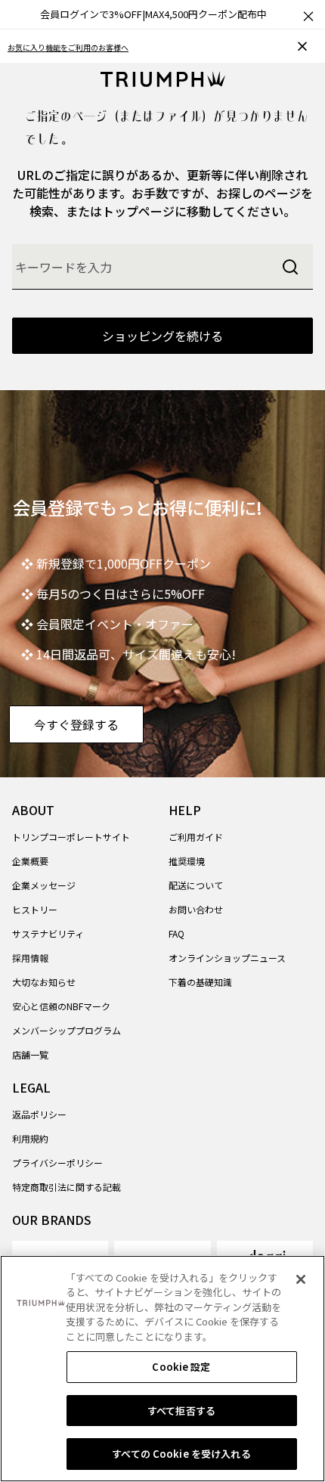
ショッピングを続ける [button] (162, 336)
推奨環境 (187, 860)
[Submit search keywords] (290, 267)
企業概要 (30, 860)
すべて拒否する (181, 1410)
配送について (196, 885)
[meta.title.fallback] (163, 77)
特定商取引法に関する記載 (66, 1186)
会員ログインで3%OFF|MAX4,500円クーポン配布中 (153, 14)
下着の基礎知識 (200, 981)
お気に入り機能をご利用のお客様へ (68, 47)
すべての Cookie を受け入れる (181, 1453)
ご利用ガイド (196, 836)
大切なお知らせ (44, 981)
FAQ (176, 933)
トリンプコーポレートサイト (71, 836)
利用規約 (30, 1138)
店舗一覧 (30, 1054)
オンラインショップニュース (227, 957)
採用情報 (30, 957)
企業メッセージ (44, 885)
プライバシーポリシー (57, 1162)
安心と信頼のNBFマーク (61, 1006)
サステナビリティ (48, 933)
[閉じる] (300, 1279)
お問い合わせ (196, 909)
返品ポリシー (39, 1114)
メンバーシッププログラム (66, 1030)
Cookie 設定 (181, 1367)
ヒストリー (34, 909)
